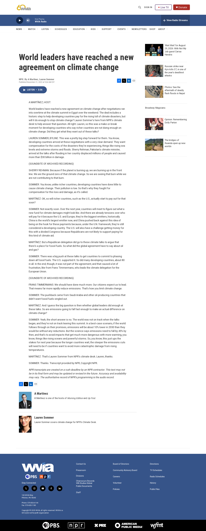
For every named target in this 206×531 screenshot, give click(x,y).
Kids (93, 29)
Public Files (155, 489)
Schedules (61, 29)
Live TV (164, 7)
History (153, 483)
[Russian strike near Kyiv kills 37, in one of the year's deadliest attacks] (154, 71)
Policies (116, 489)
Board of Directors (121, 464)
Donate (182, 7)
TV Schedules (156, 470)
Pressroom (81, 470)
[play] (19, 20)
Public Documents (84, 486)
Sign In (148, 7)
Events (122, 29)
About (161, 29)
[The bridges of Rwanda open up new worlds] (154, 145)
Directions (154, 464)
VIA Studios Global (84, 483)
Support (107, 29)
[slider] (32, 20)
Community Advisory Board (125, 470)
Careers (116, 477)
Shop (152, 29)
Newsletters (139, 29)
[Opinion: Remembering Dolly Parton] (154, 124)
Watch (31, 29)
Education (79, 29)
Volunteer (117, 483)
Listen (45, 29)
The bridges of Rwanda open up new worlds (175, 143)
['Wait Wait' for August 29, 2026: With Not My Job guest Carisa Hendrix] (154, 50)
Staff (78, 492)
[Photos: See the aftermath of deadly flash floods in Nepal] (154, 92)
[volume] (28, 20)
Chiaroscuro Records (85, 481)
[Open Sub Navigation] (24, 29)
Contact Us (81, 464)
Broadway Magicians (155, 108)
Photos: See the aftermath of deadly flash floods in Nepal (175, 90)
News (19, 29)
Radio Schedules (157, 477)
